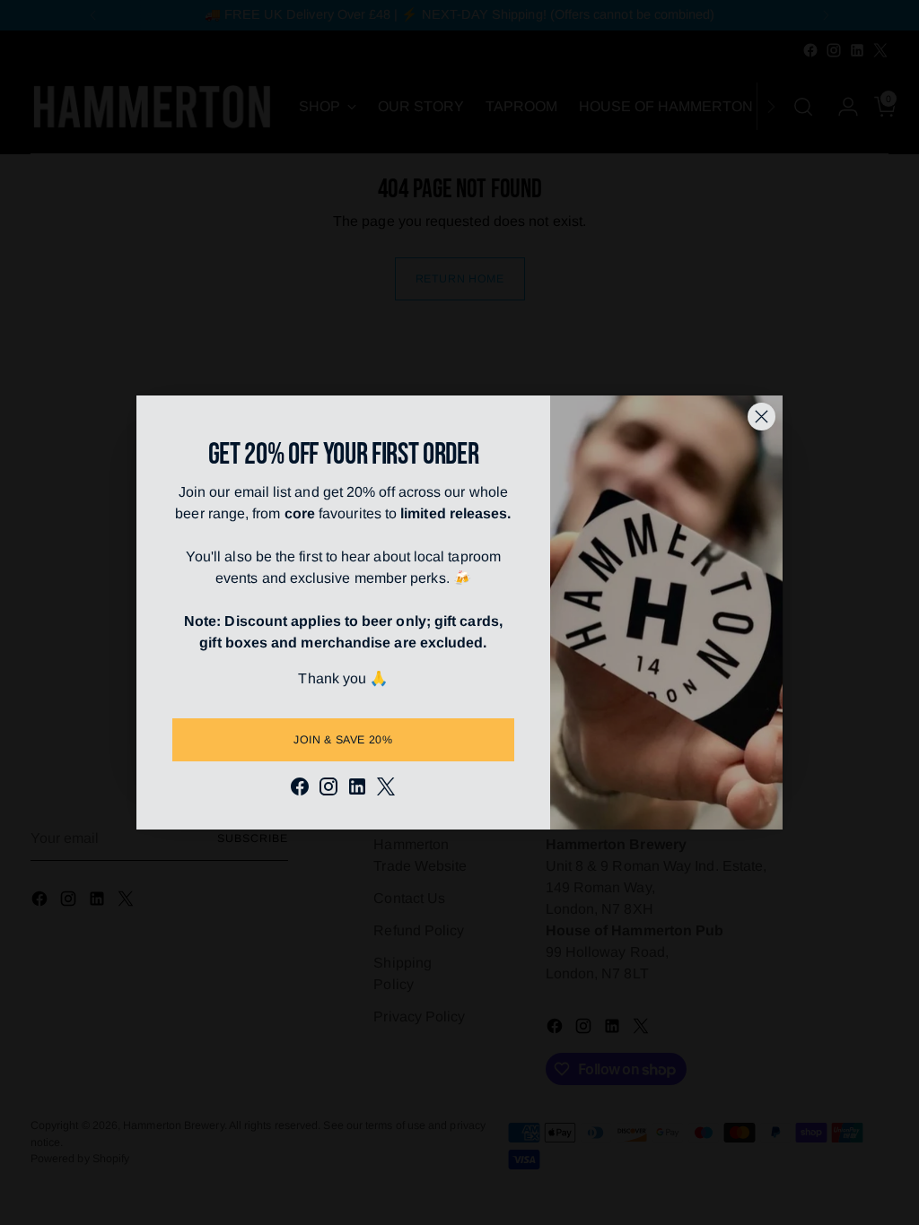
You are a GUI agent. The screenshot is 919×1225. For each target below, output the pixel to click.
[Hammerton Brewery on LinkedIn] (357, 790)
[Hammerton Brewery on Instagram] (328, 790)
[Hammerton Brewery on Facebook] (300, 790)
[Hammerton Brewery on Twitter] (386, 790)
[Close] (761, 416)
